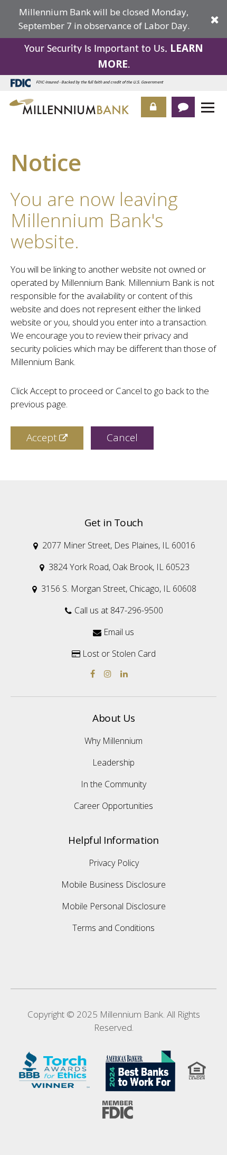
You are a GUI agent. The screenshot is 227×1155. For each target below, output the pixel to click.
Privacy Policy (114, 863)
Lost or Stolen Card (114, 653)
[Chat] (183, 107)
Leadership (113, 762)
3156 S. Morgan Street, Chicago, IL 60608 (114, 588)
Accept (41, 437)
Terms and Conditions (113, 928)
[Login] (153, 107)
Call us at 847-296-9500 (114, 610)
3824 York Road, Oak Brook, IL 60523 (115, 567)
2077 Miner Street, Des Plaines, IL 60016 (114, 545)
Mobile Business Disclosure (113, 884)
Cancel (122, 437)
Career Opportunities (113, 806)
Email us (113, 632)
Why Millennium (113, 741)
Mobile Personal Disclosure (114, 906)
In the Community (113, 784)
